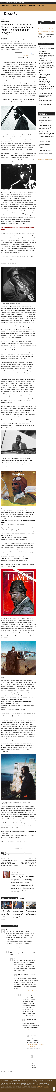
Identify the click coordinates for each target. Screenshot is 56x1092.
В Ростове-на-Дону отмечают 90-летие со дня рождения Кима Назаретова (46, 88)
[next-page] (4, 920)
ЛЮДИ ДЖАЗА (23, 5)
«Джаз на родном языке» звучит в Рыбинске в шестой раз (46, 106)
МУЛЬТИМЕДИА (32, 5)
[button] (53, 5)
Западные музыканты (19, 852)
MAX (23, 2)
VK (1, 2)
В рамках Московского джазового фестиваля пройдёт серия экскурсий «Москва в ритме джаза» (31, 913)
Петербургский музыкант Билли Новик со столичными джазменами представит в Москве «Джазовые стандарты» (9, 863)
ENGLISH (3, 5)
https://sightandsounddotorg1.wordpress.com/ (26, 990)
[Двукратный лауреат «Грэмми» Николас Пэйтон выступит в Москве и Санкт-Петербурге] (6, 905)
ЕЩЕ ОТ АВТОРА (23, 898)
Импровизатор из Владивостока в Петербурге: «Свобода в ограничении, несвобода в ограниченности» (47, 94)
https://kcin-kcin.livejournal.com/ (17, 874)
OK (4, 2)
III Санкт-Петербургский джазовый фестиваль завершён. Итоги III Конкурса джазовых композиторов (46, 82)
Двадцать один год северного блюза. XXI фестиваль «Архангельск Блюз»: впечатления (46, 75)
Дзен (20, 2)
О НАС (7, 5)
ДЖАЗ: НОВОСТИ (14, 5)
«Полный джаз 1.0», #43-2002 (28, 103)
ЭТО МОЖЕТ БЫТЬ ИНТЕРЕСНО (9, 898)
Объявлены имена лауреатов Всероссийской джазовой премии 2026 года (46, 100)
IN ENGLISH (46, 1086)
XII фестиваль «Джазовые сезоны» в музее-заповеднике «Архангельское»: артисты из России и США (46, 49)
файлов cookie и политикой (44, 1087)
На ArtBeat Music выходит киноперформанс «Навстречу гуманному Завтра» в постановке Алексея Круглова (46, 63)
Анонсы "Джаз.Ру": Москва (4, 908)
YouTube (8, 2)
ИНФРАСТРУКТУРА (5, 8)
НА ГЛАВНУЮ (4, 18)
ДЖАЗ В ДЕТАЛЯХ (40, 5)
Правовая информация (38, 1086)
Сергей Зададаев (43, 150)
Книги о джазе (16, 908)
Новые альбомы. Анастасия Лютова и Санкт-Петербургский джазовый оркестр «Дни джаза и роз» (46, 135)
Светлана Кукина (43, 125)
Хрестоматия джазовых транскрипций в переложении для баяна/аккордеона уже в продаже (46, 56)
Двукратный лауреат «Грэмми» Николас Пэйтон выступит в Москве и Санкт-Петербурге (6, 913)
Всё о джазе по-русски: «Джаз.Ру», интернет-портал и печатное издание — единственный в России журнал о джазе (46, 30)
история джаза (28, 852)
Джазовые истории (12, 18)
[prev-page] (2, 920)
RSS (12, 2)
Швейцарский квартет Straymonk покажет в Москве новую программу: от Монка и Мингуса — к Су (28, 863)
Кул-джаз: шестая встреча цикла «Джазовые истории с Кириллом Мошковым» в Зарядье (45, 144)
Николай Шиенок (7, 34)
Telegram (15, 2)
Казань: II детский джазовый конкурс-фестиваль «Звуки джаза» (46, 69)
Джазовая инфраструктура (29, 908)
